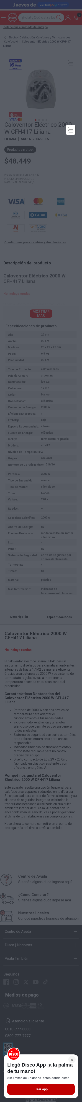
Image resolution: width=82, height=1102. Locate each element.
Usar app (41, 1089)
